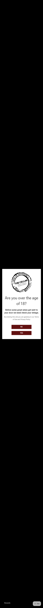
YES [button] (21, 333)
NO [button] (21, 327)
